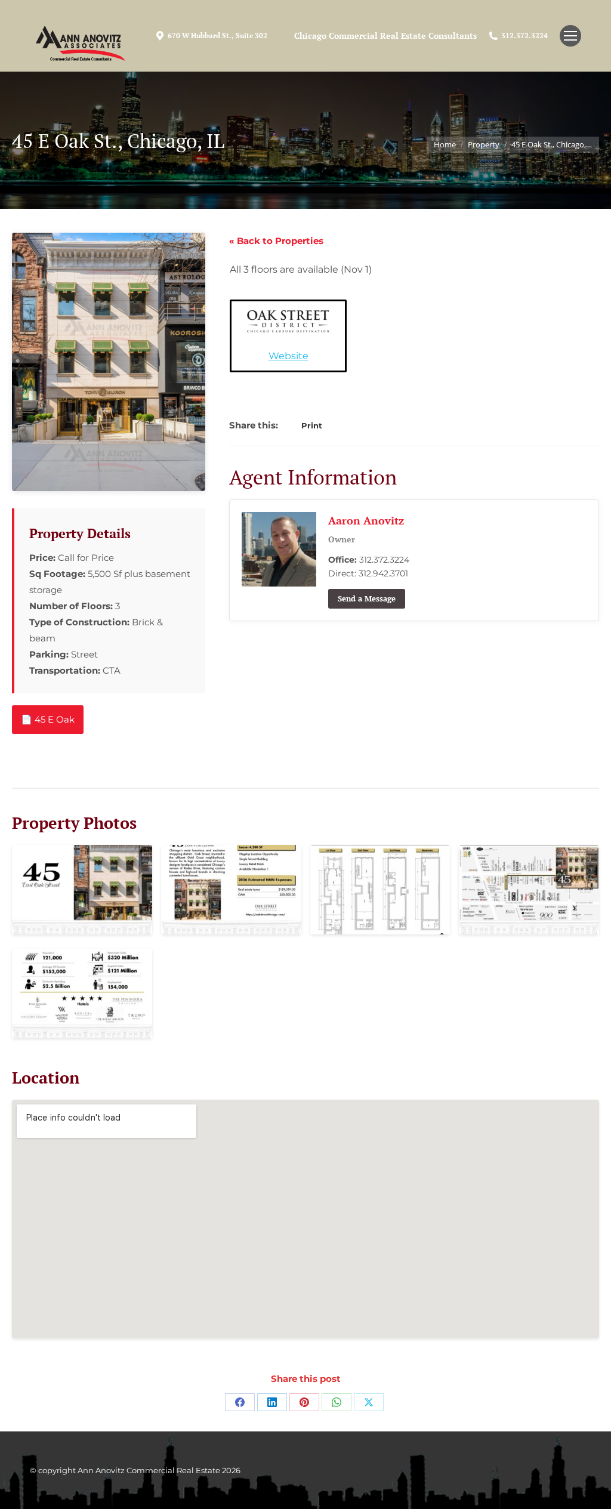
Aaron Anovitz (366, 520)
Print (311, 425)
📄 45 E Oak (48, 719)
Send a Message (367, 598)
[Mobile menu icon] (570, 36)
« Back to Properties (276, 240)
